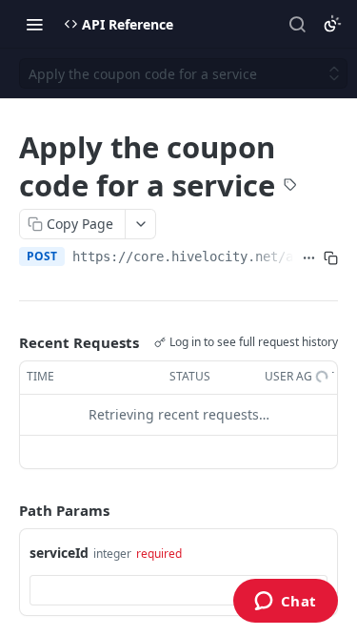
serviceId (59, 553)
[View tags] (290, 186)
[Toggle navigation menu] (34, 24)
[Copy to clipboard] (331, 258)
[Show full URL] (309, 258)
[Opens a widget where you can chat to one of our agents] (285, 602)
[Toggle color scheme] (332, 24)
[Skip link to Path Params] (5, 510)
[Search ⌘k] (297, 24)
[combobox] (178, 590)
